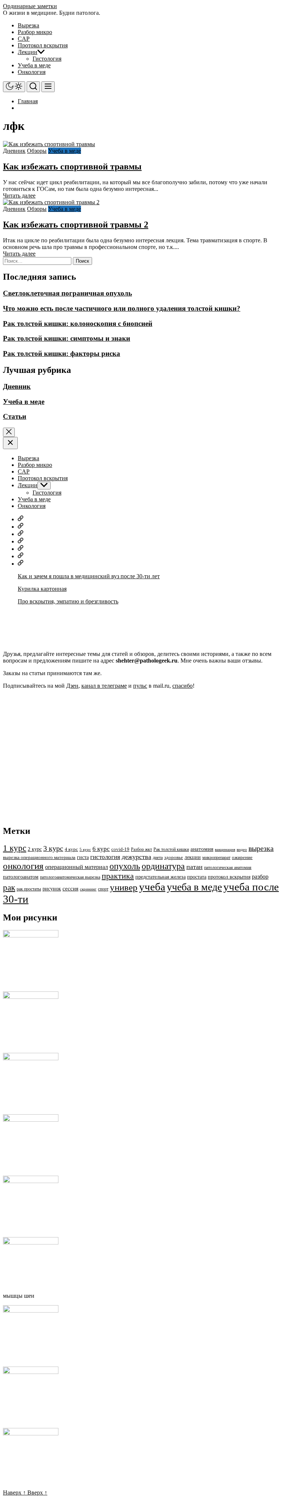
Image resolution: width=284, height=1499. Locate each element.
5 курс (85, 850)
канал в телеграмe (104, 686)
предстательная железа (160, 877)
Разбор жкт (141, 849)
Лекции (27, 52)
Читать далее (19, 195)
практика (118, 875)
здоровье (173, 857)
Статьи (14, 416)
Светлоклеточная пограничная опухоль (67, 293)
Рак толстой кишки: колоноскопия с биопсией (77, 323)
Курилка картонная (42, 589)
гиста (83, 857)
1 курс (14, 848)
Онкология (31, 72)
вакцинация (225, 850)
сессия (70, 889)
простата (196, 877)
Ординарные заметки (30, 6)
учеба (152, 887)
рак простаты (29, 889)
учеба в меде (194, 887)
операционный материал (76, 867)
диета (158, 857)
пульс (140, 686)
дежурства (136, 856)
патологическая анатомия (227, 867)
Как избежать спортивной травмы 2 (75, 224)
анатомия (201, 849)
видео (242, 850)
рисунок (52, 889)
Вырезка (28, 25)
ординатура (163, 866)
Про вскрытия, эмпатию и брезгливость (68, 601)
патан (194, 866)
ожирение (242, 857)
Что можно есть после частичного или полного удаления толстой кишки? (121, 308)
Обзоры (37, 151)
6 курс (101, 848)
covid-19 (120, 849)
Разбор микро (35, 32)
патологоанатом (20, 877)
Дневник (14, 151)
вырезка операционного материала (39, 857)
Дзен (72, 686)
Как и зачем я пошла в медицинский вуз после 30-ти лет (89, 576)
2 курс (35, 849)
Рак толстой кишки (171, 849)
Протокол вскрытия (43, 45)
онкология (23, 866)
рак (9, 887)
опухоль (124, 866)
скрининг (88, 889)
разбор (260, 876)
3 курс (53, 848)
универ (124, 887)
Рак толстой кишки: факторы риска (61, 353)
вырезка (261, 848)
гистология (105, 856)
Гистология (47, 58)
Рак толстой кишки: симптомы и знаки (66, 338)
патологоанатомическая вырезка (70, 877)
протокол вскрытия (229, 877)
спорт (103, 889)
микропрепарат (216, 857)
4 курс (71, 849)
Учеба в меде (34, 65)
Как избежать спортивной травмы (72, 166)
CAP (24, 39)
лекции (193, 857)
